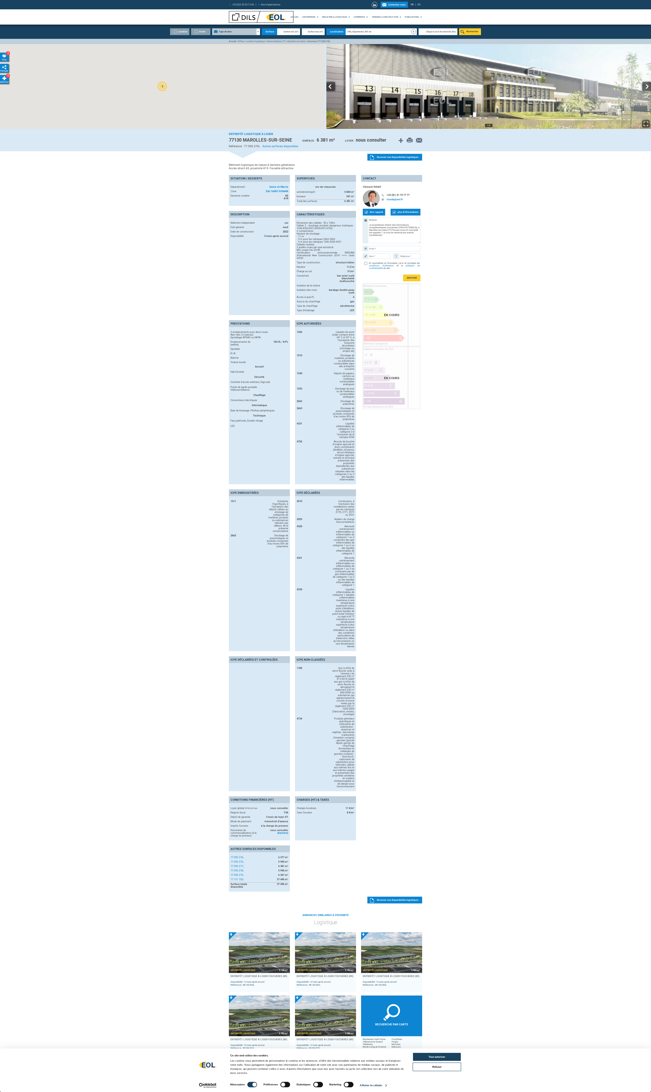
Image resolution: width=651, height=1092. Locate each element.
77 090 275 (237, 861)
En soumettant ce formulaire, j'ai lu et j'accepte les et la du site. (394, 265)
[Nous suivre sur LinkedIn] (375, 5)
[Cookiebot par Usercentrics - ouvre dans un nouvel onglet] (208, 1085)
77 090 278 (237, 870)
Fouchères (397, 1039)
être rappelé (376, 212)
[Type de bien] (236, 31)
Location (182, 31)
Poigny (395, 1041)
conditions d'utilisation (381, 265)
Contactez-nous (397, 4)
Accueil (295, 17)
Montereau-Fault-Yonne (374, 1039)
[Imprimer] (408, 140)
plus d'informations (408, 212)
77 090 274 (237, 857)
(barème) (282, 833)
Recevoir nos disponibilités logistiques (397, 900)
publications (412, 17)
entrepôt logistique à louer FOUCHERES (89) (259, 976)
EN (419, 4)
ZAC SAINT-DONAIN (277, 191)
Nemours (396, 1047)
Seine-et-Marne (278, 187)
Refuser (437, 1066)
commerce (359, 17)
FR (412, 4)
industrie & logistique (334, 17)
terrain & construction (385, 17)
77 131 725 (237, 879)
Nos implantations (270, 4)
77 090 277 (237, 866)
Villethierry (368, 1044)
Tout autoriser (437, 1056)
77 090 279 (237, 875)
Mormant (396, 1044)
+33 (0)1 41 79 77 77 (398, 195)
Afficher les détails (371, 1085)
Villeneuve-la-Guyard (373, 1041)
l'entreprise (308, 17)
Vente (202, 31)
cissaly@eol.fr (395, 199)
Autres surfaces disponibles (280, 146)
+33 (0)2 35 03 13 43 (243, 4)
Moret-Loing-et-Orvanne (374, 1047)
